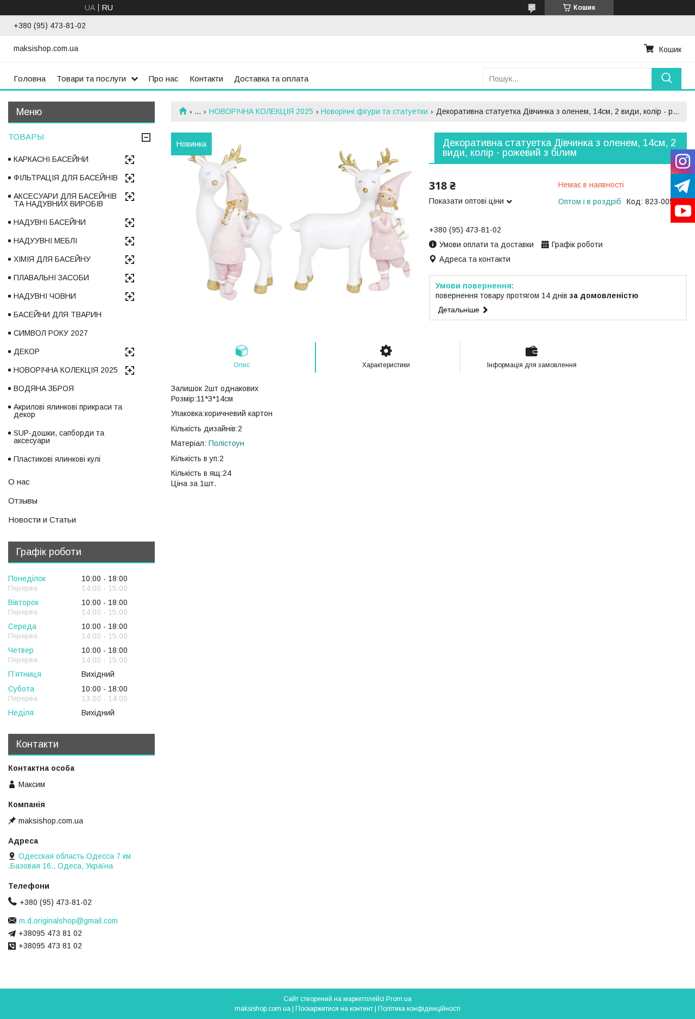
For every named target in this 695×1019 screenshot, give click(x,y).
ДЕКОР (27, 351)
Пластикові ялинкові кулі (57, 459)
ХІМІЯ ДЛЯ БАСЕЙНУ (52, 259)
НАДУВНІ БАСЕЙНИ (50, 222)
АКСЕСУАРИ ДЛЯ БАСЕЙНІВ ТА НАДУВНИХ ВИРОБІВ (65, 200)
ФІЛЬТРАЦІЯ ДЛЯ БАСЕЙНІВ (66, 177)
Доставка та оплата (271, 78)
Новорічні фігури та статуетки (374, 111)
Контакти (206, 78)
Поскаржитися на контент (334, 1008)
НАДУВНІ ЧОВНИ (45, 296)
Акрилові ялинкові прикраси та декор (68, 410)
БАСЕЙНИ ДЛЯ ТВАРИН (58, 314)
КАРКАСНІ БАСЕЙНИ (51, 159)
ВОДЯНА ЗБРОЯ (44, 388)
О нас (19, 481)
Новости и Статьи (42, 519)
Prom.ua (399, 999)
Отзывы (22, 500)
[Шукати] (666, 78)
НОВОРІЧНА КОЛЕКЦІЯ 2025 (261, 111)
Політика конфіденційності (419, 1008)
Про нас (164, 78)
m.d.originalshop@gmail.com (68, 920)
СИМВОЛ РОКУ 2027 (51, 333)
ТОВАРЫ (26, 136)
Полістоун (226, 443)
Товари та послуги (91, 78)
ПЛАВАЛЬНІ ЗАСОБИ (51, 277)
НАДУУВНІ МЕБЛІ (45, 240)
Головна (30, 78)
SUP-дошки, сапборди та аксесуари (59, 437)
